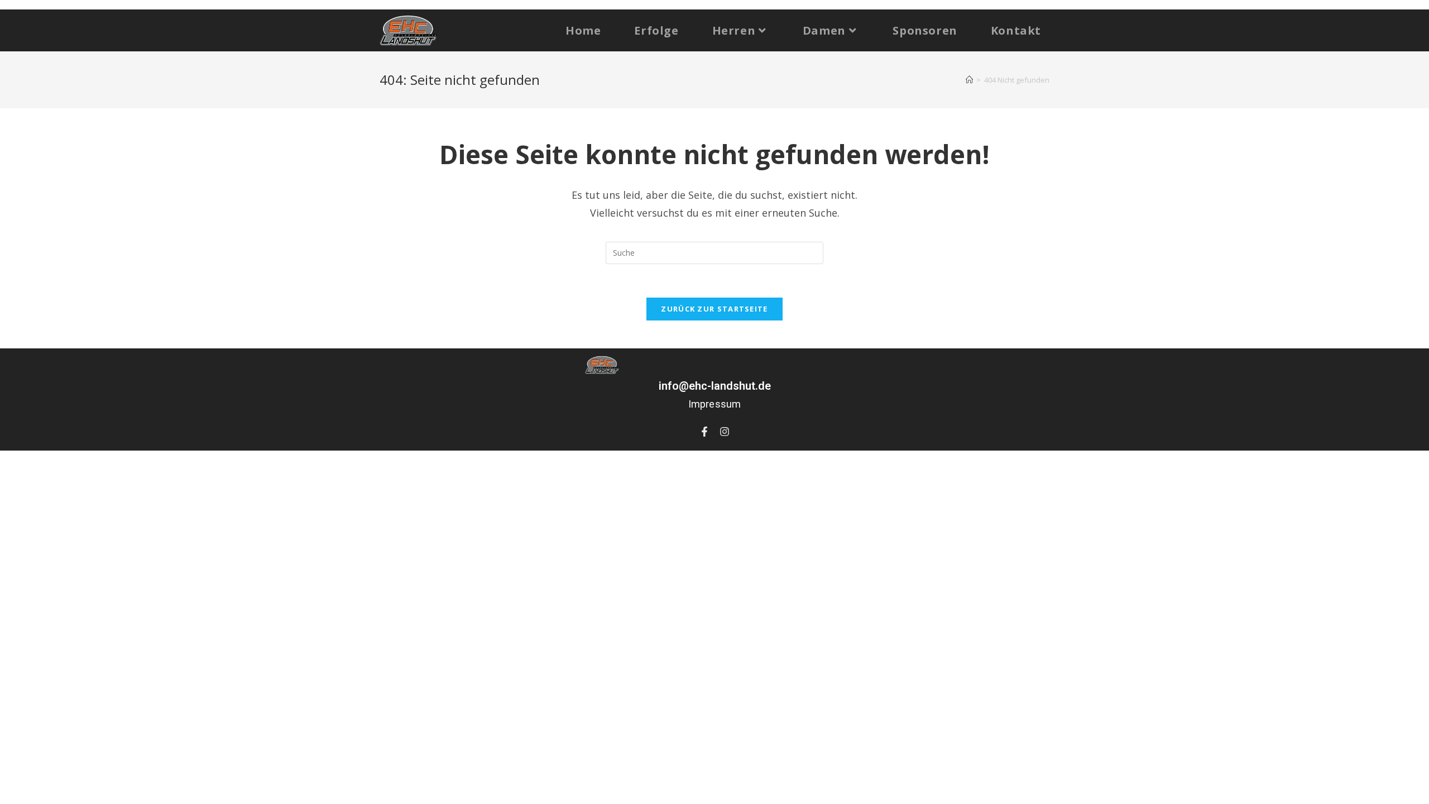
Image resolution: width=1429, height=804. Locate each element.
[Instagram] (724, 432)
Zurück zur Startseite (714, 309)
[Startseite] (969, 80)
